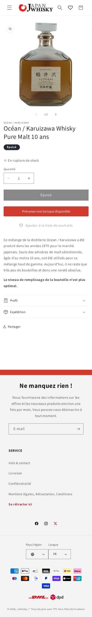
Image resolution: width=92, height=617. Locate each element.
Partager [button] (14, 326)
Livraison (15, 473)
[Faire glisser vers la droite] (56, 114)
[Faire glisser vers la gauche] (36, 114)
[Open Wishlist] (70, 8)
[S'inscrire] (78, 428)
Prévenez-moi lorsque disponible (46, 211)
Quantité (10, 169)
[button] (9, 8)
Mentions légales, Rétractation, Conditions (40, 494)
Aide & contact (19, 463)
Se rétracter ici (20, 504)
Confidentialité (20, 483)
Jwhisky (22, 609)
